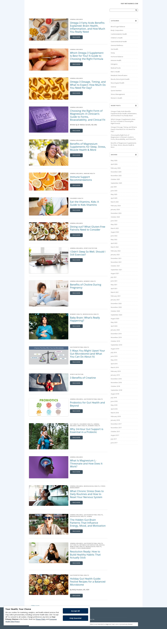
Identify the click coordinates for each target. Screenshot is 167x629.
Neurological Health (91, 314)
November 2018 (116, 382)
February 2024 (116, 206)
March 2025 (115, 202)
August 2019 (115, 349)
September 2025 (116, 183)
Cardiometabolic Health (119, 34)
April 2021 (114, 288)
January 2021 (115, 300)
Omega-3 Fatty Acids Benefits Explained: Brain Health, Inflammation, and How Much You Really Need (87, 27)
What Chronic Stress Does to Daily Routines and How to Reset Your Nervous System (87, 494)
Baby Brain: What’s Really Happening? (85, 319)
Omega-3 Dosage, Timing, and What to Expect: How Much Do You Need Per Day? (88, 84)
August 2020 (115, 319)
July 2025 (114, 187)
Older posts (34, 606)
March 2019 (115, 367)
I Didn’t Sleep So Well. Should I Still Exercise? (87, 253)
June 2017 (114, 443)
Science (89, 516)
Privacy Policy (41, 619)
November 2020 (116, 307)
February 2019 (116, 371)
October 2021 (115, 266)
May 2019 (114, 360)
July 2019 (114, 352)
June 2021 (114, 281)
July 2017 (114, 439)
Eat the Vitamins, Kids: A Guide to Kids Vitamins (84, 203)
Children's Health (76, 198)
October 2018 (115, 386)
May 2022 (114, 239)
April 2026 (114, 164)
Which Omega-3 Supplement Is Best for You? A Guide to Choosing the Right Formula (87, 55)
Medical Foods (116, 68)
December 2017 (116, 424)
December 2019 (116, 334)
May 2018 (114, 405)
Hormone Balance (117, 57)
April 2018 (114, 409)
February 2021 (116, 296)
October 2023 (115, 217)
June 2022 (114, 236)
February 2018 (116, 416)
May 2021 (114, 285)
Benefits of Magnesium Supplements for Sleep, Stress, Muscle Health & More (88, 146)
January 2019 (115, 375)
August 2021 (115, 273)
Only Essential (75, 618)
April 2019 (114, 364)
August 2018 (115, 394)
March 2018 (115, 413)
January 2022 (115, 255)
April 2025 (114, 198)
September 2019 (116, 345)
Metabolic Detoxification (88, 545)
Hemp (113, 53)
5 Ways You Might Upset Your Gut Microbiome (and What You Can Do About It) (87, 353)
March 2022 (115, 247)
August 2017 (115, 435)
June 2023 (114, 221)
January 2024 (115, 209)
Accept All (75, 611)
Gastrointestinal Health (79, 347)
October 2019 (115, 341)
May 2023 (114, 224)
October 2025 (115, 179)
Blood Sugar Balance (118, 27)
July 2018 (114, 398)
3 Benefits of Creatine (83, 377)
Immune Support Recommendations (81, 178)
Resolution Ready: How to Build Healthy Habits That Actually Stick (85, 554)
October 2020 (115, 311)
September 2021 (116, 270)
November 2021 (116, 262)
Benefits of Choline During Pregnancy (85, 286)
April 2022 (114, 243)
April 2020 (114, 326)
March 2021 (115, 292)
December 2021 (116, 258)
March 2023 (115, 228)
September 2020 (116, 315)
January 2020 (115, 330)
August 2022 (115, 232)
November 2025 (116, 176)
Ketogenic (114, 64)
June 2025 (114, 191)
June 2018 (114, 401)
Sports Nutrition (90, 248)
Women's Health (90, 281)
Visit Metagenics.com (129, 4)
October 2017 (115, 431)
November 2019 (116, 337)
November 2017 (116, 428)
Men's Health (82, 425)
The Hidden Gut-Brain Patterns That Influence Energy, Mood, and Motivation (88, 522)
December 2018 (116, 379)
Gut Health (74, 424)
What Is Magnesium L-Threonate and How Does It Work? (86, 463)
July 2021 (114, 277)
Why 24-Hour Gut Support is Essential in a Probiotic (86, 430)
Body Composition (117, 30)
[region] (47, 615)
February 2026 (116, 168)
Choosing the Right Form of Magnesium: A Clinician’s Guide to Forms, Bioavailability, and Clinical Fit (87, 115)
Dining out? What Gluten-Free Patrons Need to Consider (87, 228)
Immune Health (89, 173)
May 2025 (114, 194)
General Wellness (76, 19)
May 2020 (114, 322)
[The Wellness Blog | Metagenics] (45, 12)
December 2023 (116, 213)
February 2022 (116, 251)
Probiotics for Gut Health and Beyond (87, 404)
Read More (76, 37)
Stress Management (83, 548)
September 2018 (116, 390)
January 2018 (115, 420)
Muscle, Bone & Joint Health (120, 79)
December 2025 (116, 172)
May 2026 (114, 160)
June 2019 (114, 356)
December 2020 (116, 303)
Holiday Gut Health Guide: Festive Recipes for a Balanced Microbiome (87, 581)
